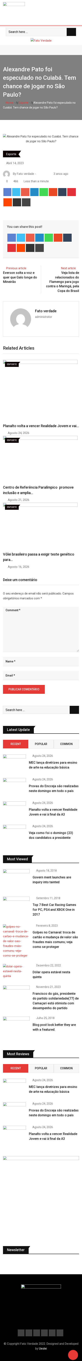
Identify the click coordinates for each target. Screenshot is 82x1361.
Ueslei (43, 1348)
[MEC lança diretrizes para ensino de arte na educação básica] (14, 763)
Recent (16, 744)
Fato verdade (46, 311)
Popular (41, 744)
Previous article (16, 268)
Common (66, 744)
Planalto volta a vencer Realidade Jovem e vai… (41, 426)
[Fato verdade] (42, 174)
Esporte (23, 102)
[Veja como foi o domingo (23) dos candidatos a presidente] (14, 834)
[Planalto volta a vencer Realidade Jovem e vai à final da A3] (14, 810)
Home (9, 102)
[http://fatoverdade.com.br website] (38, 174)
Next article (68, 268)
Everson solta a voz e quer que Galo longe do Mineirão (20, 277)
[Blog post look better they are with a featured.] (16, 1027)
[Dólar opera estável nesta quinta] (16, 971)
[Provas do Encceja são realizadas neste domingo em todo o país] (14, 787)
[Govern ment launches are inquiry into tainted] (16, 880)
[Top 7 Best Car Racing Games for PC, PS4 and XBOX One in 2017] (16, 907)
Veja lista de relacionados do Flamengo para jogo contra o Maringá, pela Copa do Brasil (62, 282)
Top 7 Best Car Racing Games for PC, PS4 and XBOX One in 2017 (54, 909)
